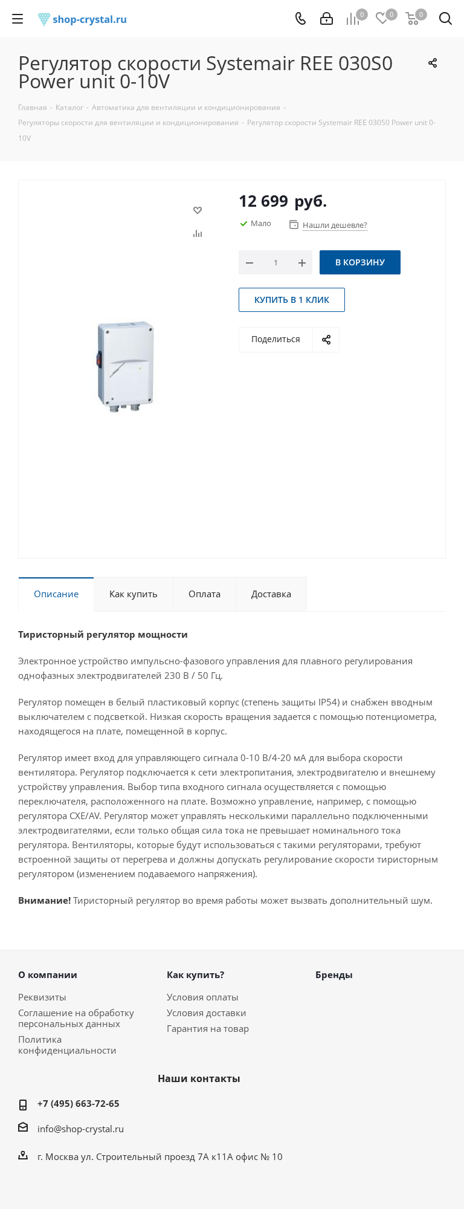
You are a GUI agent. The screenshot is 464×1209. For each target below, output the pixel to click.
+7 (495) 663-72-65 (78, 1103)
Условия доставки (206, 1012)
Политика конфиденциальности (67, 1044)
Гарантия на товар (208, 1028)
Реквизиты (42, 997)
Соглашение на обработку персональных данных (76, 1017)
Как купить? (195, 974)
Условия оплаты (203, 997)
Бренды (334, 974)
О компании (47, 974)
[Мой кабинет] (326, 19)
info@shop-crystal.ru (80, 1129)
